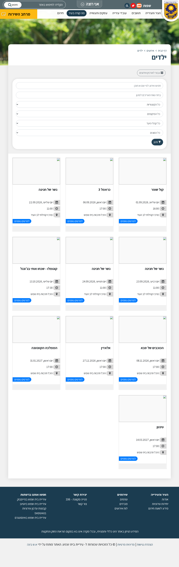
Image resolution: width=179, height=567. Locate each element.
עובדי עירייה (119, 13)
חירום (60, 13)
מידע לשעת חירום (158, 508)
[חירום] (133, 5)
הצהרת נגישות (144, 544)
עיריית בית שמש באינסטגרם (30, 518)
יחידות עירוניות (160, 504)
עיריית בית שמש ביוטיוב (33, 504)
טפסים (124, 499)
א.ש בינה (31, 544)
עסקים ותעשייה (98, 13)
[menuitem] (153, 14)
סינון (156, 142)
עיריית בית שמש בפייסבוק (31, 499)
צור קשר (82, 504)
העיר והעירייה (153, 13)
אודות (165, 499)
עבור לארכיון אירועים (149, 73)
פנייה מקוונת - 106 (76, 499)
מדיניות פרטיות (126, 544)
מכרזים (123, 504)
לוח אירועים (121, 508)
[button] (139, 5)
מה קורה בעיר (77, 13)
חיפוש (15, 5)
